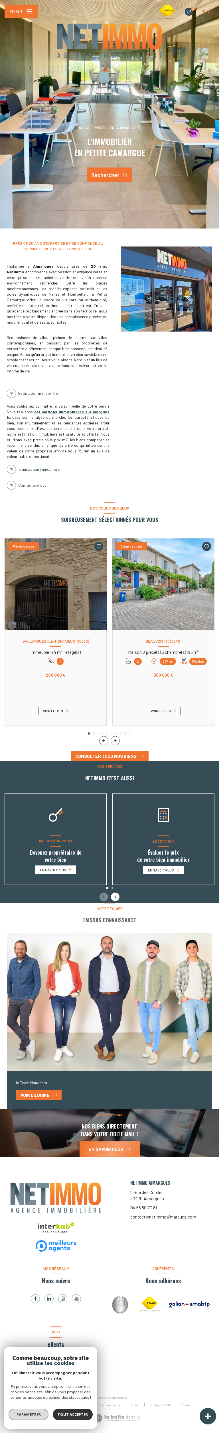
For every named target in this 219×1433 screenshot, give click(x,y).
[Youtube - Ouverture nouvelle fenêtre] (76, 1298)
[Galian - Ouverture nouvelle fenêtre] (189, 1304)
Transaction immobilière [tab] (39, 469)
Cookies (185, 1405)
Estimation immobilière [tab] (38, 393)
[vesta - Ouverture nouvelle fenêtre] (121, 1304)
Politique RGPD (160, 1405)
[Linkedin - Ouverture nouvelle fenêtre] (49, 1298)
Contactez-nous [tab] (32, 485)
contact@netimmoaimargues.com (163, 1216)
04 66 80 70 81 (143, 1207)
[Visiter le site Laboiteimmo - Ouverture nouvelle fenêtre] (117, 1418)
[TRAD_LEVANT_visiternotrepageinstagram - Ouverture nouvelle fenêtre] (62, 1298)
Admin (135, 1405)
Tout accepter (73, 1414)
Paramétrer (29, 1414)
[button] (115, 740)
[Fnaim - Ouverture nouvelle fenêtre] (149, 1304)
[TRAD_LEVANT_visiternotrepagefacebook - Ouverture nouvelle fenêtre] (35, 1298)
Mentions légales (109, 1405)
